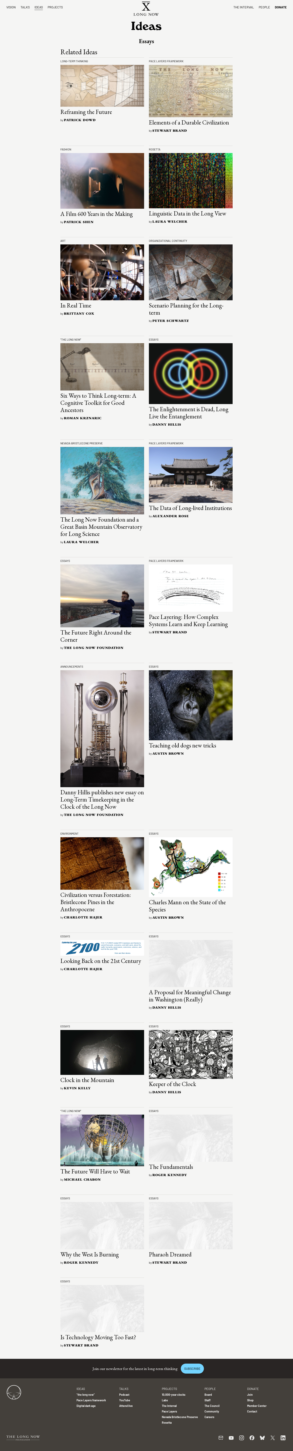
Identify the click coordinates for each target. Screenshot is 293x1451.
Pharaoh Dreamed (170, 1254)
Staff (207, 1400)
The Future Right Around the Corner (95, 636)
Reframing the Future (86, 112)
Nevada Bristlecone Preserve (81, 443)
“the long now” (70, 339)
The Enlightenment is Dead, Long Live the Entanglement (188, 412)
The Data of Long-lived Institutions (190, 508)
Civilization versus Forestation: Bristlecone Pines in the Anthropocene (95, 902)
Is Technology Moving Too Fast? (98, 1337)
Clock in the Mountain (87, 1080)
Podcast (124, 1394)
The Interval (243, 7)
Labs (165, 1400)
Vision (11, 7)
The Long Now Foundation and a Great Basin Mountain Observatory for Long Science (101, 527)
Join (250, 1394)
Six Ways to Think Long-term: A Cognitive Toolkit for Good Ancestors (98, 403)
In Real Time (75, 305)
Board (208, 1394)
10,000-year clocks (173, 1394)
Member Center (256, 1406)
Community (212, 1411)
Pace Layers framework (166, 61)
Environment (69, 833)
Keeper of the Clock (172, 1084)
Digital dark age (86, 1406)
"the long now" (86, 1394)
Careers (209, 1417)
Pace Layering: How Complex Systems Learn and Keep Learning (188, 620)
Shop (250, 1400)
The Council (212, 1406)
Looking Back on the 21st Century (100, 961)
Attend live (126, 1406)
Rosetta (154, 149)
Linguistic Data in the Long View (187, 213)
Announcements (71, 666)
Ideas (38, 7)
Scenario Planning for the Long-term (186, 308)
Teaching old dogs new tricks (182, 745)
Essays (153, 339)
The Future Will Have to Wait (95, 1171)
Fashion (65, 149)
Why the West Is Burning (89, 1254)
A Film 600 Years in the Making (96, 214)
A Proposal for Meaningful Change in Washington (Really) (190, 995)
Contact (252, 1411)
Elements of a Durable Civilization (189, 122)
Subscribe (192, 1368)
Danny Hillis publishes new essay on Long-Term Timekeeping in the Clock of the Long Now (102, 799)
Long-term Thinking (74, 61)
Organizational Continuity (168, 240)
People (264, 7)
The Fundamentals (171, 1167)
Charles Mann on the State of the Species (187, 905)
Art (63, 240)
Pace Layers (169, 1411)
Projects (55, 7)
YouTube (124, 1400)
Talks (25, 7)
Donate (281, 7)
